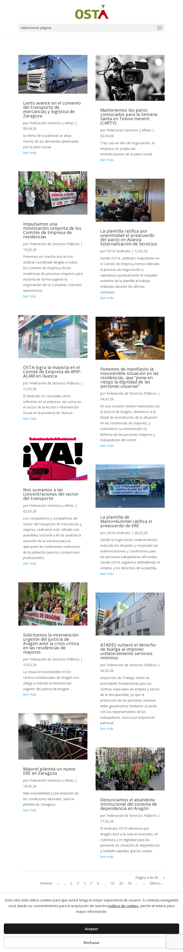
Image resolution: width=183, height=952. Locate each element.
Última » (156, 883)
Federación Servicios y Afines (51, 123)
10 (112, 883)
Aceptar (91, 928)
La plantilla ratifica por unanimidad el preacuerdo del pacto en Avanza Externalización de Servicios (128, 237)
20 (121, 883)
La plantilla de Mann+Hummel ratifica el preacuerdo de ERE (126, 521)
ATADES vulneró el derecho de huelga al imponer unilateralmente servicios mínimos (128, 651)
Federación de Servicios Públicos (54, 244)
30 (130, 883)
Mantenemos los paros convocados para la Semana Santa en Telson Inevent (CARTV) (128, 116)
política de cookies (123, 905)
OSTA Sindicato (118, 251)
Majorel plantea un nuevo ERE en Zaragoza (49, 771)
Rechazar (92, 942)
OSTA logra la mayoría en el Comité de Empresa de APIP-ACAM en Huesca (52, 371)
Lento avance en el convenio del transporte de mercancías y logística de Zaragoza (52, 109)
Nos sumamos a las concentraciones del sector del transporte (51, 494)
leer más (29, 152)
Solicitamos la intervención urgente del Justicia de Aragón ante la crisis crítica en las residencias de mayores (51, 643)
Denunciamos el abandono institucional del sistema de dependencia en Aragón (128, 804)
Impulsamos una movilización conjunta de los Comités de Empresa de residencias (52, 230)
